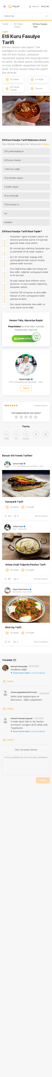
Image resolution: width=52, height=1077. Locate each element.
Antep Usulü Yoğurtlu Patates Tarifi (25, 564)
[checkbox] (4, 237)
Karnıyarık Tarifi (14, 501)
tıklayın (45, 144)
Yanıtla (10, 681)
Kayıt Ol (35, 6)
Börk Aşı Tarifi (13, 627)
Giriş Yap (45, 6)
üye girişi (33, 757)
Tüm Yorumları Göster (26, 750)
